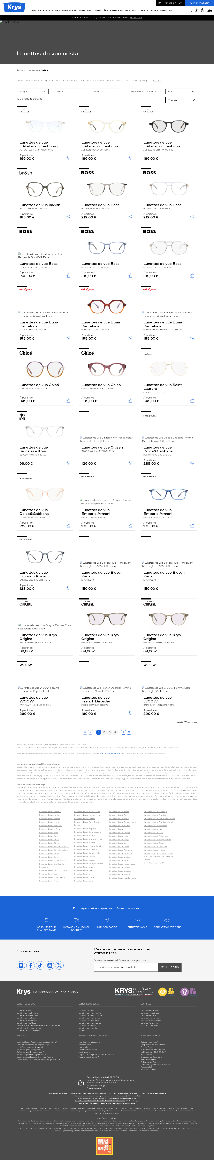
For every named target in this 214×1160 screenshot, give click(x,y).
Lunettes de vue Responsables (157, 840)
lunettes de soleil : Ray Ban (142, 1126)
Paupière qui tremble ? (89, 1057)
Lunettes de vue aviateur (120, 857)
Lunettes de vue (32, 70)
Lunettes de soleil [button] (64, 10)
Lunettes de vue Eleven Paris (102, 575)
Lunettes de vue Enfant (49, 819)
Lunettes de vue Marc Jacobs (87, 812)
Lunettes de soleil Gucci (89, 1025)
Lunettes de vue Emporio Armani (95, 513)
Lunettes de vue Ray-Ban (85, 829)
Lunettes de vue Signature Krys (34, 450)
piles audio (72, 1121)
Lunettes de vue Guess (49, 857)
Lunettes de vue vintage (154, 850)
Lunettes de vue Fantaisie (155, 826)
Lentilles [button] (116, 10)
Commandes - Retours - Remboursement (88, 1093)
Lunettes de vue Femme (50, 812)
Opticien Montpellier (141, 1108)
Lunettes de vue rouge (119, 840)
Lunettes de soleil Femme (90, 1013)
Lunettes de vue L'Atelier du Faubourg (39, 145)
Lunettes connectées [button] (93, 10)
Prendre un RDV (172, 2)
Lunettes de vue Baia (48, 833)
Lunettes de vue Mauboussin (87, 815)
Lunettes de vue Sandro (84, 836)
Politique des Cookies (150, 1062)
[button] (208, 10)
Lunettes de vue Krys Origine (38, 638)
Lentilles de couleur (149, 1015)
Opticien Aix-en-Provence (40, 1111)
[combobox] (32, 91)
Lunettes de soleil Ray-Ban (90, 1023)
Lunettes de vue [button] (39, 10)
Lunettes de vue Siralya (84, 842)
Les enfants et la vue (88, 1050)
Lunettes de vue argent (84, 867)
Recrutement (146, 1055)
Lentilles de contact (149, 1010)
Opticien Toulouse (43, 1108)
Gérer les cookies (148, 1070)
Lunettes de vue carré (118, 861)
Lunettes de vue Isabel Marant (52, 861)
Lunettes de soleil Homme (90, 1015)
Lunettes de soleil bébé (89, 1021)
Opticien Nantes (91, 1108)
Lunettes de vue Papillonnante (122, 878)
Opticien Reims (60, 1111)
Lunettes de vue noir (118, 829)
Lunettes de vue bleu (83, 874)
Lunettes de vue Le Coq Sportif (53, 870)
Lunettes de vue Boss (100, 206)
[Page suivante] (123, 732)
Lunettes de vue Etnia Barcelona (39, 325)
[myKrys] (196, 10)
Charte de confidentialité (151, 1057)
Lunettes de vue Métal (153, 829)
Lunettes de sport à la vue (28, 1030)
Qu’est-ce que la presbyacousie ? (31, 1055)
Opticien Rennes (159, 1108)
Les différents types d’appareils (30, 1047)
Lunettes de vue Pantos (119, 874)
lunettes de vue (42, 1121)
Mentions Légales (148, 1059)
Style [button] (154, 10)
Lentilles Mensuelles (149, 1023)
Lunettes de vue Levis (49, 874)
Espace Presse (147, 1047)
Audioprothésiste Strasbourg (180, 1111)
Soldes (82, 1030)
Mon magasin (201, 2)
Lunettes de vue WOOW (35, 700)
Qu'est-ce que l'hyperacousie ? (30, 1052)
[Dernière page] (129, 732)
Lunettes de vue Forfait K (50, 826)
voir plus (157, 80)
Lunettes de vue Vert (118, 843)
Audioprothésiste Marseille (107, 1113)
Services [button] (166, 10)
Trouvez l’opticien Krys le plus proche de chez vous (99, 1128)
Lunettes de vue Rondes (155, 815)
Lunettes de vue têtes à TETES (87, 846)
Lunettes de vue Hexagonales (122, 864)
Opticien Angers (75, 1111)
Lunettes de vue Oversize (120, 871)
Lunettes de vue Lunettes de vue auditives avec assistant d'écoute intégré (158, 856)
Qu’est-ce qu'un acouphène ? (30, 1050)
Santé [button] (144, 10)
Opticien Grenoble (176, 1108)
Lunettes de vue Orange (119, 833)
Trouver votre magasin (109, 753)
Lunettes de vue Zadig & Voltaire (88, 863)
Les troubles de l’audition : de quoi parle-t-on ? (37, 1042)
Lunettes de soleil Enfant (89, 1018)
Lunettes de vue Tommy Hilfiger (88, 853)
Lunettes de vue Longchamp (52, 877)
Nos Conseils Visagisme (89, 1042)
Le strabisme (84, 1052)
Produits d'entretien (150, 1025)
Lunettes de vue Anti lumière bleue (159, 819)
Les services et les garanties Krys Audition (35, 1057)
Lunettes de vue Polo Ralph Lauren (86, 823)
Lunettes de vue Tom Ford (85, 849)
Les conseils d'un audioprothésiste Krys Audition (38, 1059)
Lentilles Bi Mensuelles (151, 1021)
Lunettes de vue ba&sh (40, 206)
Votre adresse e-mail (120, 960)
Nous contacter (94, 1088)
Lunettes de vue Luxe (153, 833)
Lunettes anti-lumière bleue (29, 1028)
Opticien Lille (125, 1108)
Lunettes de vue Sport (154, 843)
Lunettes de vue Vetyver (85, 856)
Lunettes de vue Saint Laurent (162, 388)
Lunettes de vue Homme (50, 815)
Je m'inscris (170, 967)
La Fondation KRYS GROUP (153, 1052)
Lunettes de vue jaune (119, 819)
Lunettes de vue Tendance (155, 847)
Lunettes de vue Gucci (49, 854)
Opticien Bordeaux (74, 1108)
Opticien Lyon (59, 1108)
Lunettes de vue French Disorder (95, 700)
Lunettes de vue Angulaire (120, 850)
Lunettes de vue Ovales (119, 868)
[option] (33, 91)
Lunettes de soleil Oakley (89, 1028)
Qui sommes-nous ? (150, 1042)
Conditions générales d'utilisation (155, 1065)
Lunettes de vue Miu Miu (155, 863)
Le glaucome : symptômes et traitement (96, 1055)
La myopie (83, 1047)
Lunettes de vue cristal (84, 877)
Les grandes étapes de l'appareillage (33, 1045)
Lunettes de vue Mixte (49, 822)
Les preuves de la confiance (153, 1045)
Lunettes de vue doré (83, 881)
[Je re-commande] (202, 10)
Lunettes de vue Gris (118, 815)
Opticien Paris (27, 1108)
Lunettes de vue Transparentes (123, 822)
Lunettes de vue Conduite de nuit (159, 822)
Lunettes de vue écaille (119, 812)
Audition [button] (130, 10)
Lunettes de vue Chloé (39, 386)
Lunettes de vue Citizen (102, 448)
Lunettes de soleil (86, 1010)
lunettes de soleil (57, 1121)
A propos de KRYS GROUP (153, 1050)
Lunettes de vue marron (119, 826)
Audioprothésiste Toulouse (133, 1111)
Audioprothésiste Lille (156, 1111)
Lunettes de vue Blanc (84, 870)
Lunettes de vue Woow (84, 860)
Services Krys (85, 1045)
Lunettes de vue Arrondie (120, 854)
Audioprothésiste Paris (109, 1111)
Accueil (20, 70)
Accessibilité (146, 1067)
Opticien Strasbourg (109, 1108)
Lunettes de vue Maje (48, 881)
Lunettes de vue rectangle (155, 812)
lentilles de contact (26, 1121)
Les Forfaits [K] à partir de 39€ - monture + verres (38, 1025)
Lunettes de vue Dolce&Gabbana (158, 450)
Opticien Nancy (90, 1111)
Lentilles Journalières (150, 1018)
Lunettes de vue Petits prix (156, 836)
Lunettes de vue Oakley (84, 819)
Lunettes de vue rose (118, 836)
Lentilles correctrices (150, 1013)
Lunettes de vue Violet (119, 847)
